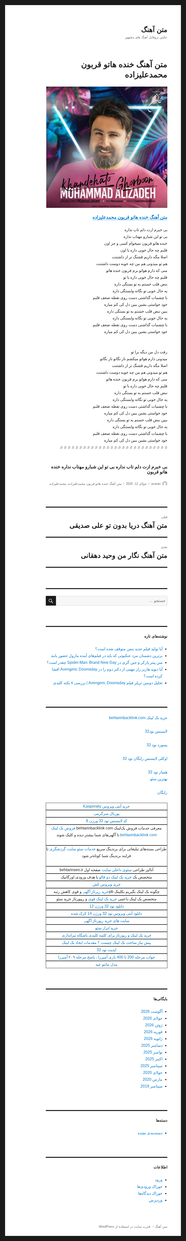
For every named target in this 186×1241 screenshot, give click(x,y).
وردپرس (156, 1200)
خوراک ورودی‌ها (150, 1186)
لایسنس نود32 (156, 731)
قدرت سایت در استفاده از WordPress (124, 1226)
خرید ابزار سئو (106, 928)
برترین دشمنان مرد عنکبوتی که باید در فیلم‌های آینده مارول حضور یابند (107, 656)
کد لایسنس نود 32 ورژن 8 (106, 821)
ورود (159, 1180)
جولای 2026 (153, 1018)
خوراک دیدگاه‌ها (150, 1193)
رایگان (162, 792)
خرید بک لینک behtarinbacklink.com (138, 718)
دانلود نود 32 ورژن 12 (106, 906)
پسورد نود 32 (157, 745)
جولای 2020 (153, 1073)
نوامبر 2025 (153, 1052)
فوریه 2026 (153, 1032)
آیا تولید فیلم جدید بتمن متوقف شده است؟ (129, 649)
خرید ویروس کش (107, 884)
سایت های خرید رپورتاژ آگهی (106, 921)
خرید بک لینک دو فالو (115, 877)
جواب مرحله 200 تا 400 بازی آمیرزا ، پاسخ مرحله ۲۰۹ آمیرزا (106, 957)
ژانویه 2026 (153, 1039)
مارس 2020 (153, 1079)
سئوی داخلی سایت (117, 870)
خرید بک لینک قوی (102, 899)
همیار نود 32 (157, 772)
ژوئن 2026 (154, 1025)
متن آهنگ (154, 29)
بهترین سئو (158, 779)
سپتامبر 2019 (151, 1086)
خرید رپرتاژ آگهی (96, 892)
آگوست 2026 (152, 1011)
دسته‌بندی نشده (150, 1133)
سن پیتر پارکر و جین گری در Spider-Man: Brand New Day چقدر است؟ (105, 662)
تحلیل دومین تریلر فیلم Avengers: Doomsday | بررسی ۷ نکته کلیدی (108, 683)
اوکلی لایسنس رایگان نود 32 (145, 758)
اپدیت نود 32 (106, 950)
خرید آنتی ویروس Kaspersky (106, 806)
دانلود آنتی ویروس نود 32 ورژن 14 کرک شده (106, 913)
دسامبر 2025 (152, 1045)
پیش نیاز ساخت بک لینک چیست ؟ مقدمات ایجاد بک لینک (106, 943)
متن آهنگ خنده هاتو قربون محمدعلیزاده (130, 217)
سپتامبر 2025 (151, 1066)
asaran (156, 484)
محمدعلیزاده (57, 484)
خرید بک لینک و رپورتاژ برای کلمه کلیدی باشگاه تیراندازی (106, 935)
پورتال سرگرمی (106, 813)
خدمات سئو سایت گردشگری (72, 849)
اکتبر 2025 (154, 1059)
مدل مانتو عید (106, 964)
